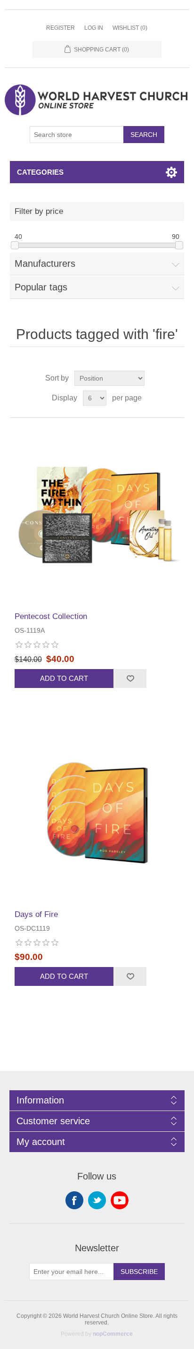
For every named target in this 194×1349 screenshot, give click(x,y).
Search (143, 134)
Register (60, 28)
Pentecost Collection (51, 616)
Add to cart (64, 678)
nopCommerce (113, 1334)
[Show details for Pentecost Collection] (97, 514)
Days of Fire (36, 914)
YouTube (120, 1200)
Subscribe (139, 1271)
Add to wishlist (129, 678)
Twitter (97, 1200)
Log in (93, 28)
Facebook (74, 1200)
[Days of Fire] (97, 813)
